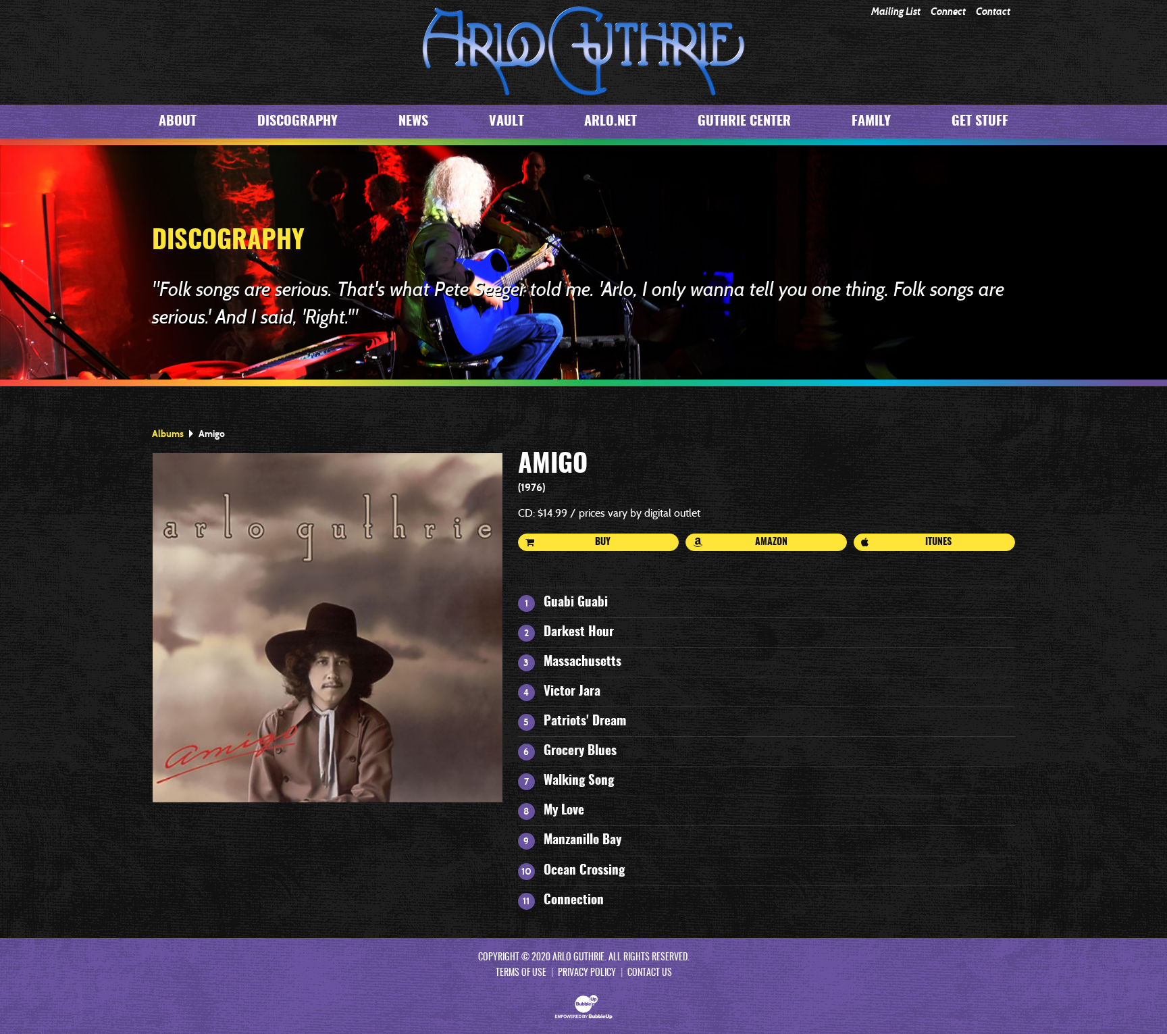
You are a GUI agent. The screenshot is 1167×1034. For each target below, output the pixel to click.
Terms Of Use (521, 973)
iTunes (938, 542)
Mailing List (895, 12)
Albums (168, 434)
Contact (993, 12)
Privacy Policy (587, 973)
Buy (603, 542)
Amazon (771, 542)
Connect (948, 12)
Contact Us (649, 973)
